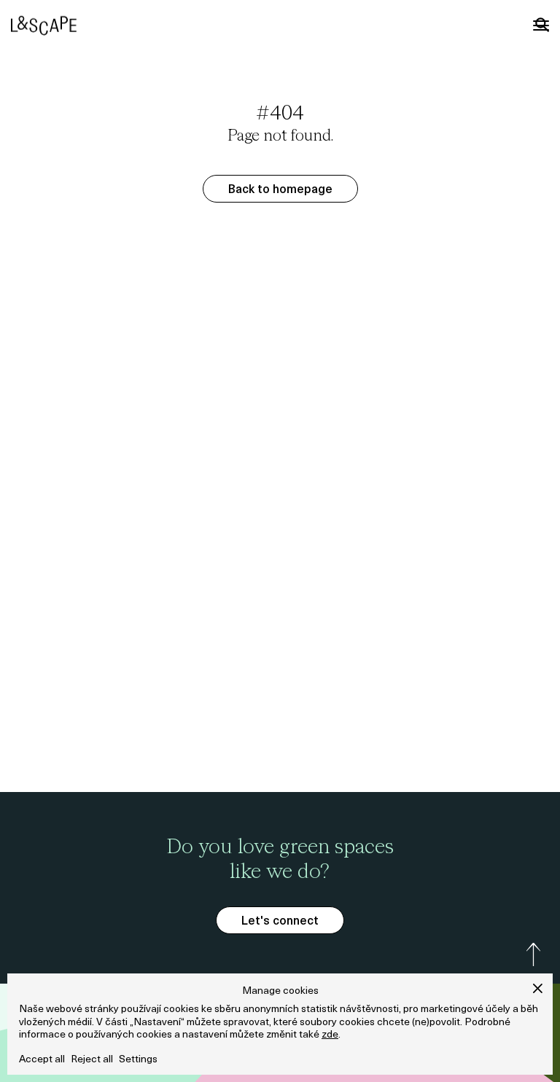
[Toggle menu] (541, 25)
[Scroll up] (533, 954)
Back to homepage (280, 190)
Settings (138, 1059)
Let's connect (280, 922)
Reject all (92, 1059)
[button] (537, 988)
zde (330, 1035)
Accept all (42, 1059)
